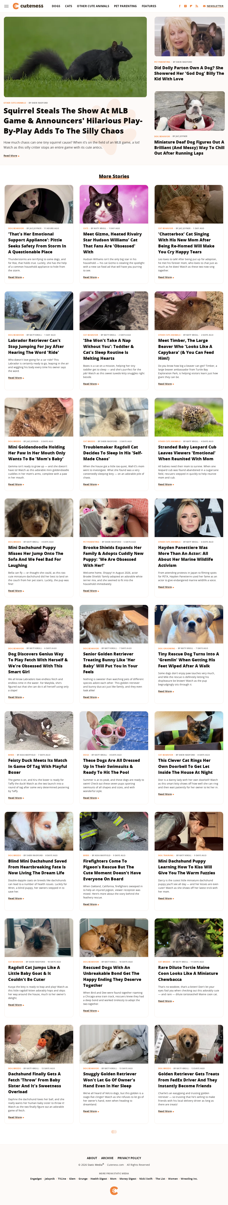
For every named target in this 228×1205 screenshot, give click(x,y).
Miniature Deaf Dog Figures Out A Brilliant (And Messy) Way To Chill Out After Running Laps (189, 147)
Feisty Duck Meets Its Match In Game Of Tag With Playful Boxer (37, 766)
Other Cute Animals (93, 6)
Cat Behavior (165, 228)
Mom (113, 1178)
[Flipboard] (191, 6)
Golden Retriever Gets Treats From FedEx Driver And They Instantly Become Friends (188, 1080)
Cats (68, 6)
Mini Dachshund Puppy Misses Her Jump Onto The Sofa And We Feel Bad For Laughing (35, 556)
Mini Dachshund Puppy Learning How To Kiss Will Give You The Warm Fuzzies (186, 867)
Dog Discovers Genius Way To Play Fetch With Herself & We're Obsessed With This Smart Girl (38, 663)
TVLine (62, 1178)
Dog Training (166, 855)
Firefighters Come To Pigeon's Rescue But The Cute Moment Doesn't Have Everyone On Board (112, 870)
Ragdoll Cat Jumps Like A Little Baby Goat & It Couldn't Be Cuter (34, 973)
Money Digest (128, 1178)
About (92, 1158)
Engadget (36, 1178)
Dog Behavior (162, 136)
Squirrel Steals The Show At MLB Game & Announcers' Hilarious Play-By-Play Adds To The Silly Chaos (73, 121)
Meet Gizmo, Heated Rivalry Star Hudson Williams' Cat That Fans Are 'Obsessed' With (112, 243)
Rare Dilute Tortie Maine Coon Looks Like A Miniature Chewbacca (188, 973)
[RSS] (197, 6)
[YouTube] (185, 6)
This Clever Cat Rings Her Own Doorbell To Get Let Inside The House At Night (185, 766)
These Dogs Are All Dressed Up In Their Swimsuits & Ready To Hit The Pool (111, 766)
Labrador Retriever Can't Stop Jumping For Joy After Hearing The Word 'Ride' (36, 346)
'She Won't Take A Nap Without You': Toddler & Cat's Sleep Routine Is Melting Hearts (108, 349)
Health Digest (98, 1178)
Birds (11, 754)
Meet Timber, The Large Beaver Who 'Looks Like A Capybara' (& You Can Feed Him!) (186, 349)
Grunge (83, 1178)
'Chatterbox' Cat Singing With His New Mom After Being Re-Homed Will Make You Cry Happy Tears (186, 243)
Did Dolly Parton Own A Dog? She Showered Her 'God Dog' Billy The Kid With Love (189, 73)
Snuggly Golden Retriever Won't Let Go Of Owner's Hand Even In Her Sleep (109, 1080)
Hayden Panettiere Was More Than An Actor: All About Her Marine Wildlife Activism (185, 556)
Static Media (95, 1164)
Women (173, 1178)
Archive (107, 1158)
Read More (10, 155)
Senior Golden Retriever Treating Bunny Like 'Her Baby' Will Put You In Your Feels (110, 663)
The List (160, 1178)
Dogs (56, 6)
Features (149, 6)
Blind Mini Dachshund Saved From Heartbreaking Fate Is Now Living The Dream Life (37, 867)
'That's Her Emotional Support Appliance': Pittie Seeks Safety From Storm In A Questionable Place (37, 243)
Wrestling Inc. (189, 1178)
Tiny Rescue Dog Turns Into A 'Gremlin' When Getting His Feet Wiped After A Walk (188, 660)
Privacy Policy (129, 1158)
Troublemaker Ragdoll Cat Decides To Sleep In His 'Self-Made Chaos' (112, 453)
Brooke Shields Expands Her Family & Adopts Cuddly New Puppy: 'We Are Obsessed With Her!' (113, 556)
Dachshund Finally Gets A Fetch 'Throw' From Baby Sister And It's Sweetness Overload (34, 1082)
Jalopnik (50, 1178)
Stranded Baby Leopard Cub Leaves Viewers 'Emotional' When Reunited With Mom (187, 453)
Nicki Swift (145, 1178)
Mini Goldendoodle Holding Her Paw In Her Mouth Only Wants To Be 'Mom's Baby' (36, 453)
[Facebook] (179, 6)
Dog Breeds (14, 441)
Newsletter (215, 6)
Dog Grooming (166, 648)
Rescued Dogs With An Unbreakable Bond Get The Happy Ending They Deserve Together (112, 976)
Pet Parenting (125, 6)
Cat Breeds (89, 441)
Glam (72, 1178)
